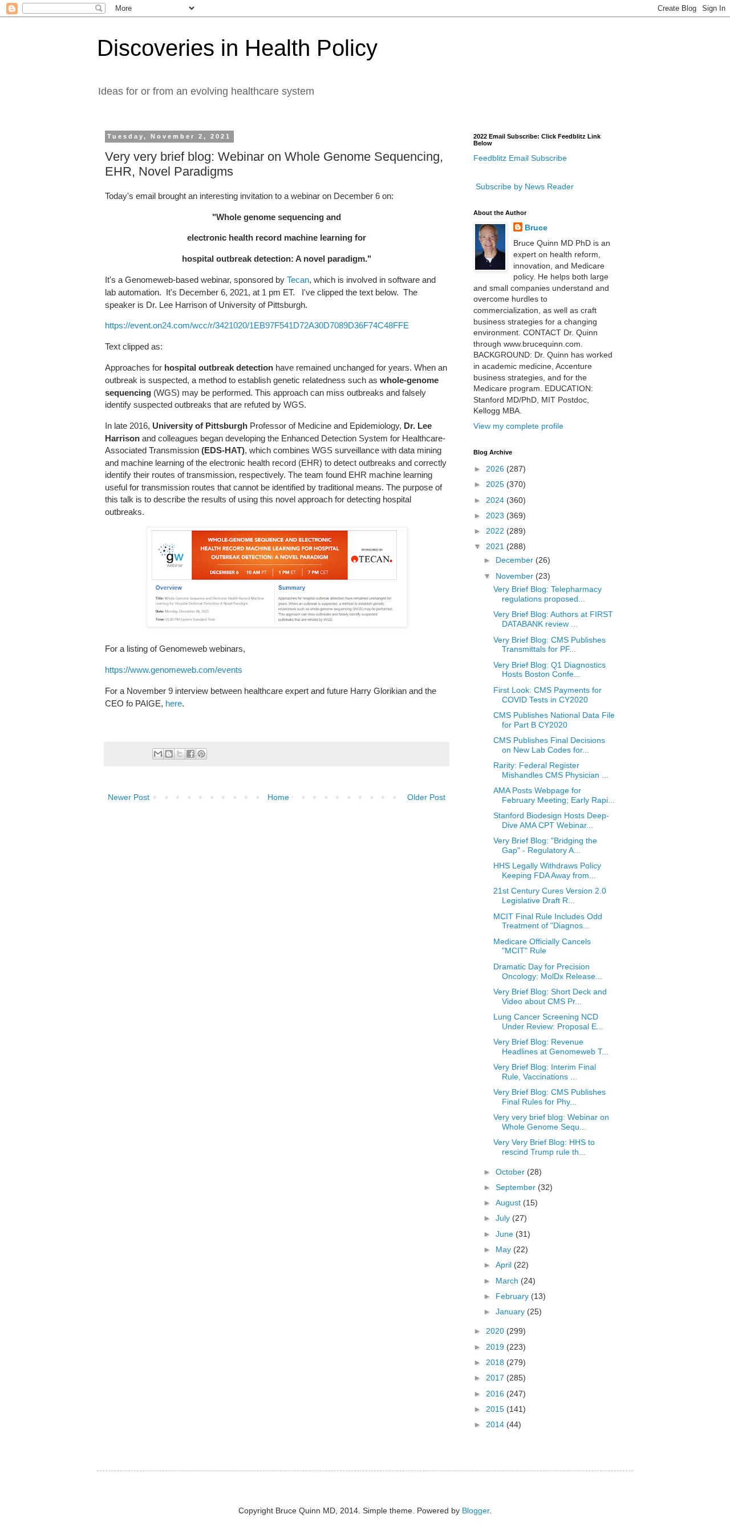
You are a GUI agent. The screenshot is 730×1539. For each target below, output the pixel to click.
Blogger (475, 1510)
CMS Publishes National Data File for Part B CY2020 (554, 719)
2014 (496, 1424)
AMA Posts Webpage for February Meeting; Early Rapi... (554, 795)
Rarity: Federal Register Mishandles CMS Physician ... (551, 770)
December (516, 560)
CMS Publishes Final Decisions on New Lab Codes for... (549, 745)
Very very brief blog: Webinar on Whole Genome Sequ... (551, 1121)
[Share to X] (179, 754)
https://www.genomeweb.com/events (173, 670)
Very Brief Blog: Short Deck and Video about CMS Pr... (550, 996)
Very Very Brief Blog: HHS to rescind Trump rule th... (544, 1147)
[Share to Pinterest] (201, 754)
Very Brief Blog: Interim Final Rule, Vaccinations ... (544, 1071)
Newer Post (128, 797)
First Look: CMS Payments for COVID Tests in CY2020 (547, 694)
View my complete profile (518, 426)
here (173, 703)
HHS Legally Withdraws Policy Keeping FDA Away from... (547, 870)
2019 (496, 1346)
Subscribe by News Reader (523, 186)
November (516, 575)
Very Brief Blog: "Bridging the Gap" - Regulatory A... (545, 845)
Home (278, 797)
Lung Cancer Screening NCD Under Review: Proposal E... (548, 1021)
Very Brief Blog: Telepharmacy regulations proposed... (547, 593)
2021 (496, 546)
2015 (496, 1409)
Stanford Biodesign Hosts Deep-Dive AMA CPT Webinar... (551, 820)
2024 (496, 500)
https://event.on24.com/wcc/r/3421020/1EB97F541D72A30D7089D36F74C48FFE (257, 325)
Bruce (536, 227)
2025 (496, 484)
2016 (496, 1393)
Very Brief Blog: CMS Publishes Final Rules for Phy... (549, 1096)
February (513, 1296)
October (511, 1171)
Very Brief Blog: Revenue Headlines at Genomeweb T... (551, 1046)
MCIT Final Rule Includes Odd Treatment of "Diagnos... (547, 921)
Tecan (298, 280)
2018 (496, 1362)
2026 (496, 468)
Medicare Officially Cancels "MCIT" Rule (542, 946)
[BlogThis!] (169, 754)
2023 (496, 515)
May (504, 1249)
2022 (496, 530)
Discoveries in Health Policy (237, 47)
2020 (496, 1330)
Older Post (426, 797)
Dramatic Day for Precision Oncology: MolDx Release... (547, 971)
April (505, 1264)
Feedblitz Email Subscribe (520, 158)
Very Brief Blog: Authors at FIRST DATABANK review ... (553, 619)
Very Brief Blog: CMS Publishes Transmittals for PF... (549, 644)
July (504, 1218)
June (506, 1233)
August (509, 1202)
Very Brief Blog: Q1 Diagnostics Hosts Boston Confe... (549, 669)
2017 (496, 1377)
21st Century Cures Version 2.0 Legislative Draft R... (549, 895)
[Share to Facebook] (190, 754)
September (517, 1187)
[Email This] (158, 754)
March (508, 1280)
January (511, 1311)
